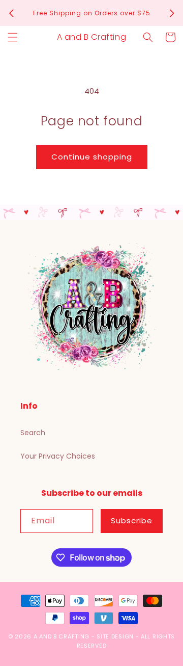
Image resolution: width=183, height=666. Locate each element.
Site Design (115, 636)
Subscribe (131, 520)
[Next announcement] (172, 13)
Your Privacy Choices (57, 456)
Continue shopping (91, 156)
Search (32, 433)
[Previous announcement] (11, 13)
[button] (13, 37)
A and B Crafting (61, 636)
